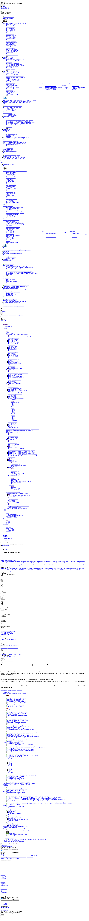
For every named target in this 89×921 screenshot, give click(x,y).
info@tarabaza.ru (5, 545)
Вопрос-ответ (4, 892)
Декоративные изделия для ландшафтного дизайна (19, 495)
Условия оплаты (4, 885)
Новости (2, 877)
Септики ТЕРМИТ (19, 569)
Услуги (7, 513)
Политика (3, 882)
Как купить (8, 527)
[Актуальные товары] (21, 149)
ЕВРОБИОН (62, 568)
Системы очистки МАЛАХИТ (72, 568)
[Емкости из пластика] (21, 17)
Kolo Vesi (13, 571)
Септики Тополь (11, 569)
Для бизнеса (13, 487)
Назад (7, 331)
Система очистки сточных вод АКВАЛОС (49, 568)
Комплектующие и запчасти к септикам (17, 434)
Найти (2, 915)
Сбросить (8, 626)
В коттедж (13, 469)
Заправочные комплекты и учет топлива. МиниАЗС (20, 336)
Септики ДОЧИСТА (5, 568)
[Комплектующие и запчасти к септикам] (21, 106)
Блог (2, 891)
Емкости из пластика (5, 561)
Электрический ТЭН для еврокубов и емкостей (15, 565)
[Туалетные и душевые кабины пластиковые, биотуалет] (21, 137)
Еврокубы (35, 562)
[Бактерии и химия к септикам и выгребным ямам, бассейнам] (21, 101)
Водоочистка (11, 460)
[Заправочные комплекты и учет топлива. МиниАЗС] (21, 21)
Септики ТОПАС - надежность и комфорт (10, 858)
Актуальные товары (60, 564)
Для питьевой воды (15, 464)
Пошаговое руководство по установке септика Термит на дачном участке (17, 857)
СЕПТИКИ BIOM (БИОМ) (22, 571)
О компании (3, 876)
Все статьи (3, 854)
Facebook (7, 547)
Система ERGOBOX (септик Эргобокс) (31, 568)
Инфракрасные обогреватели (14, 504)
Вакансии (3, 879)
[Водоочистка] (21, 129)
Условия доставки (4, 886)
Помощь (2, 884)
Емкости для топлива (17, 690)
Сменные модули (15, 479)
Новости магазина (6, 851)
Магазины (3, 880)
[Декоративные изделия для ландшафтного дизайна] (21, 142)
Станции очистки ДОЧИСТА (16, 568)
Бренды (2, 893)
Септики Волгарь (7, 571)
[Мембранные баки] (21, 112)
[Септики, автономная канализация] (21, 71)
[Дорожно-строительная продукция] (21, 155)
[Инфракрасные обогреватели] (21, 151)
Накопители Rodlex (74, 569)
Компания (3, 875)
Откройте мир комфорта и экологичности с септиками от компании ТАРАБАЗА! (19, 855)
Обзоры (2, 894)
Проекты (8, 521)
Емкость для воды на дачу (6, 690)
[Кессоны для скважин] (21, 57)
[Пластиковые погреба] (21, 116)
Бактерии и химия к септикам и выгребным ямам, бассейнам (19, 562)
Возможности (4, 889)
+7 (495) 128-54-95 (5, 7)
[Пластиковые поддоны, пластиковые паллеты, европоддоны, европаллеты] (21, 98)
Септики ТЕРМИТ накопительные (40, 569)
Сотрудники (3, 878)
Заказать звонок (4, 321)
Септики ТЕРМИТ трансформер (63, 569)
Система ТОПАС (15, 402)
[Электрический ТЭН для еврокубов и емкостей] (21, 157)
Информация (3, 883)
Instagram (7, 549)
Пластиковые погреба (13, 447)
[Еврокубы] (21, 103)
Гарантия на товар (5, 887)
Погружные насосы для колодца (26, 564)
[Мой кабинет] (1, 309)
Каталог (7, 332)
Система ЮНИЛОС (28, 569)
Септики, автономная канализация (16, 385)
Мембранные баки (12, 441)
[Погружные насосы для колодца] (21, 140)
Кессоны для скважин (13, 371)
